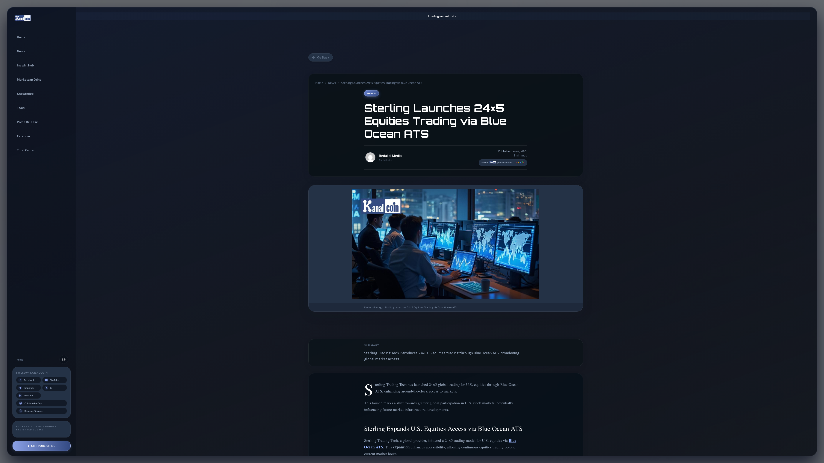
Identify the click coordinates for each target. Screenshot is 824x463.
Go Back (323, 57)
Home (319, 82)
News (332, 82)
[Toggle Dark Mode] (63, 359)
